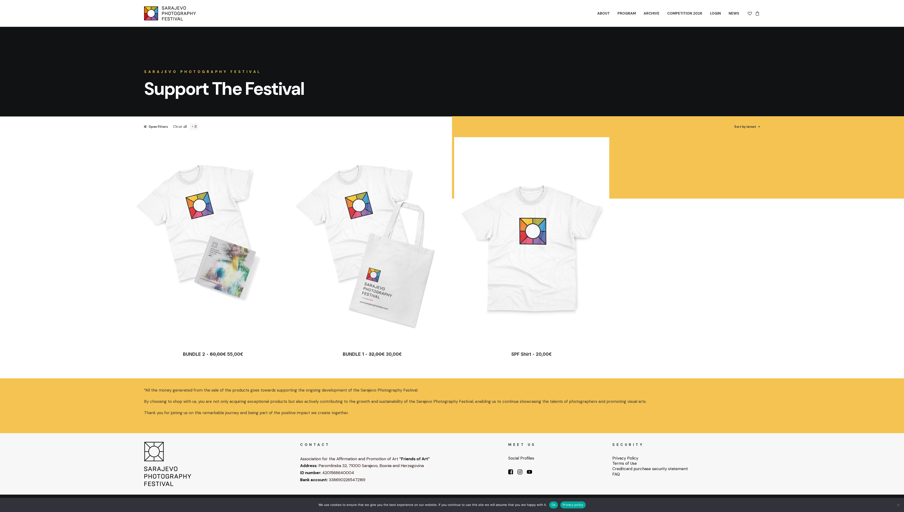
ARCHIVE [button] (651, 13)
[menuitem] (603, 13)
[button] (213, 240)
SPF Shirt (531, 354)
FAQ (616, 474)
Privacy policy (573, 505)
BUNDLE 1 (372, 354)
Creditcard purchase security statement (650, 468)
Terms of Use (624, 463)
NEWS (734, 13)
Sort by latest (745, 127)
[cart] (757, 13)
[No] (898, 505)
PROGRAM (626, 13)
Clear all (180, 126)
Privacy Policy (625, 458)
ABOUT (603, 13)
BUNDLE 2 (213, 354)
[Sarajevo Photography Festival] (170, 13)
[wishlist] (751, 13)
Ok (554, 505)
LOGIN (715, 13)
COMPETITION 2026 (684, 13)
